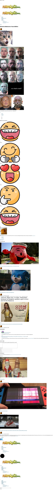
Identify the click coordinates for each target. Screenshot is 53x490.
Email (1, 350)
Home (2, 446)
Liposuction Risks (6, 332)
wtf (1, 24)
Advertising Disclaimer (6, 22)
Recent (2, 437)
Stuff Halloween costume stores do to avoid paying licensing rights (11, 324)
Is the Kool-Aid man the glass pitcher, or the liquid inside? (9, 266)
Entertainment (4, 18)
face (2, 113)
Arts (2, 17)
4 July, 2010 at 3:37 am (4, 337)
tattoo (2, 115)
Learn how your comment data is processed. (15, 354)
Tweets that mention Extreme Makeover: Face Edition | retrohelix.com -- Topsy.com (14, 336)
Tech (2, 19)
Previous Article (2, 239)
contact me (33, 235)
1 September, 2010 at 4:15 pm (5, 333)
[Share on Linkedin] (27, 119)
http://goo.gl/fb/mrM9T (31, 338)
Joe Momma (2, 30)
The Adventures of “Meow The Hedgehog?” (7, 292)
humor (1, 264)
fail (0, 24)
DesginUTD (2, 440)
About (2, 20)
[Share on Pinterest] (27, 118)
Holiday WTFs (2, 379)
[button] (26, 132)
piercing (3, 114)
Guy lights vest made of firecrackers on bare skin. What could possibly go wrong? (13, 430)
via (0, 112)
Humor (3, 448)
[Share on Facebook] (27, 116)
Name (1, 349)
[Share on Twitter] (27, 117)
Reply (2, 335)
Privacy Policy (5, 21)
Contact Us (4, 472)
